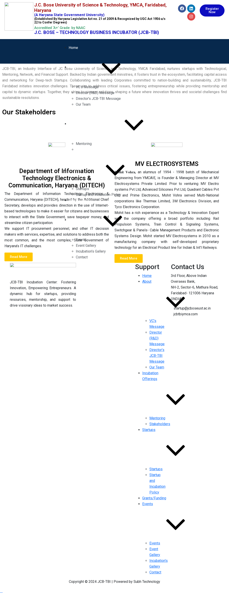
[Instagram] (191, 17)
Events (74, 220)
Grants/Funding (81, 200)
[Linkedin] (191, 8)
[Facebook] (182, 8)
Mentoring (84, 144)
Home (73, 48)
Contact (82, 257)
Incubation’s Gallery (91, 251)
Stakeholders (86, 149)
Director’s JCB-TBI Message (98, 98)
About (73, 67)
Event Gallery (86, 245)
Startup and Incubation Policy (98, 194)
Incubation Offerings (85, 124)
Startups (75, 169)
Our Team (83, 104)
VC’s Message (87, 87)
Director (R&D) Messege (95, 93)
